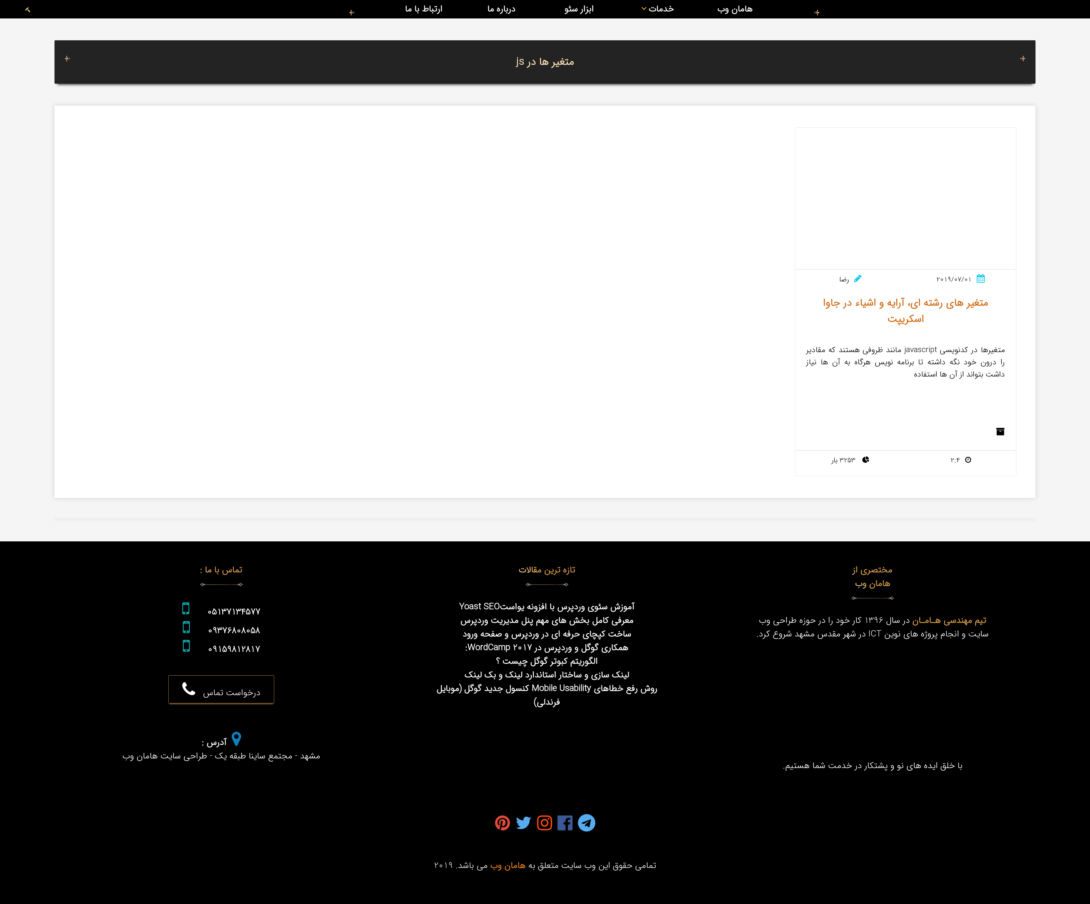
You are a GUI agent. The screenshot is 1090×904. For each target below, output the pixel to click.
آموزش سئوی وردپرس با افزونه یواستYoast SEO (546, 607)
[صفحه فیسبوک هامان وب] (565, 824)
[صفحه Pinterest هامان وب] (502, 824)
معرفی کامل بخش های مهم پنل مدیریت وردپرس (547, 620)
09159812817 (234, 649)
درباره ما (501, 9)
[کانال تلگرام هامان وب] (586, 824)
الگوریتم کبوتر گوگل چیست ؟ (547, 661)
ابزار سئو (579, 9)
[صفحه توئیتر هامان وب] (523, 824)
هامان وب (735, 9)
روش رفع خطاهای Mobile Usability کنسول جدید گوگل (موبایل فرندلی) (547, 695)
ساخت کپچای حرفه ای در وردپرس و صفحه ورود (547, 634)
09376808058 (234, 631)
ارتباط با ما (424, 9)
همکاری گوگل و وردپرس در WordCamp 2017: (546, 648)
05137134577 (233, 612)
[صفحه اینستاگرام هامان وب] (544, 824)
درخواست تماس (227, 693)
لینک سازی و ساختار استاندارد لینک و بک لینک (547, 675)
